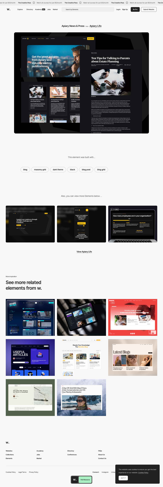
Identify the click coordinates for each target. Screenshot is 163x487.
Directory (30, 9)
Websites (9, 451)
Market (55, 9)
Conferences (72, 455)
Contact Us (102, 458)
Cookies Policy (11, 472)
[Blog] (132, 317)
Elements (9, 458)
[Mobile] (81, 224)
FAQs (100, 451)
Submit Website (148, 9)
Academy (40, 9)
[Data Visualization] (132, 224)
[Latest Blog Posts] (30, 317)
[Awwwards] (8, 9)
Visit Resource (85, 480)
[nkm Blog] (30, 397)
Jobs (49, 9)
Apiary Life (95, 26)
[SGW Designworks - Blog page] (81, 317)
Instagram (105, 472)
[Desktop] (30, 224)
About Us (101, 455)
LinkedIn (114, 472)
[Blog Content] (132, 357)
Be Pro (135, 9)
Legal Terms (22, 472)
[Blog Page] (81, 397)
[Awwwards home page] (74, 479)
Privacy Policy (33, 472)
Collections (10, 455)
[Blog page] (81, 357)
